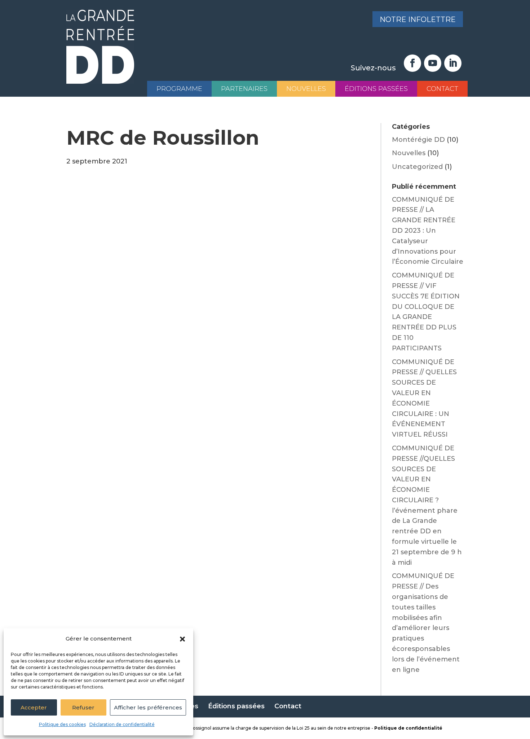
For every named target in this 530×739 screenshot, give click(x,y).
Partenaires (244, 89)
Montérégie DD (418, 140)
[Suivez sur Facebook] (412, 63)
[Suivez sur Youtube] (432, 63)
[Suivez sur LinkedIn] (452, 63)
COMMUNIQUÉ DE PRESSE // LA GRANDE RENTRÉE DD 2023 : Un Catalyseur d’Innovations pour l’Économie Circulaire (427, 231)
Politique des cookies (62, 724)
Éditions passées (376, 89)
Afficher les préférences (148, 707)
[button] (182, 639)
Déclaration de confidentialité (122, 724)
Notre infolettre (418, 19)
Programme (179, 89)
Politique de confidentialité (408, 728)
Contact (442, 89)
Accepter (34, 707)
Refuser (83, 707)
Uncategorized (417, 167)
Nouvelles (306, 89)
